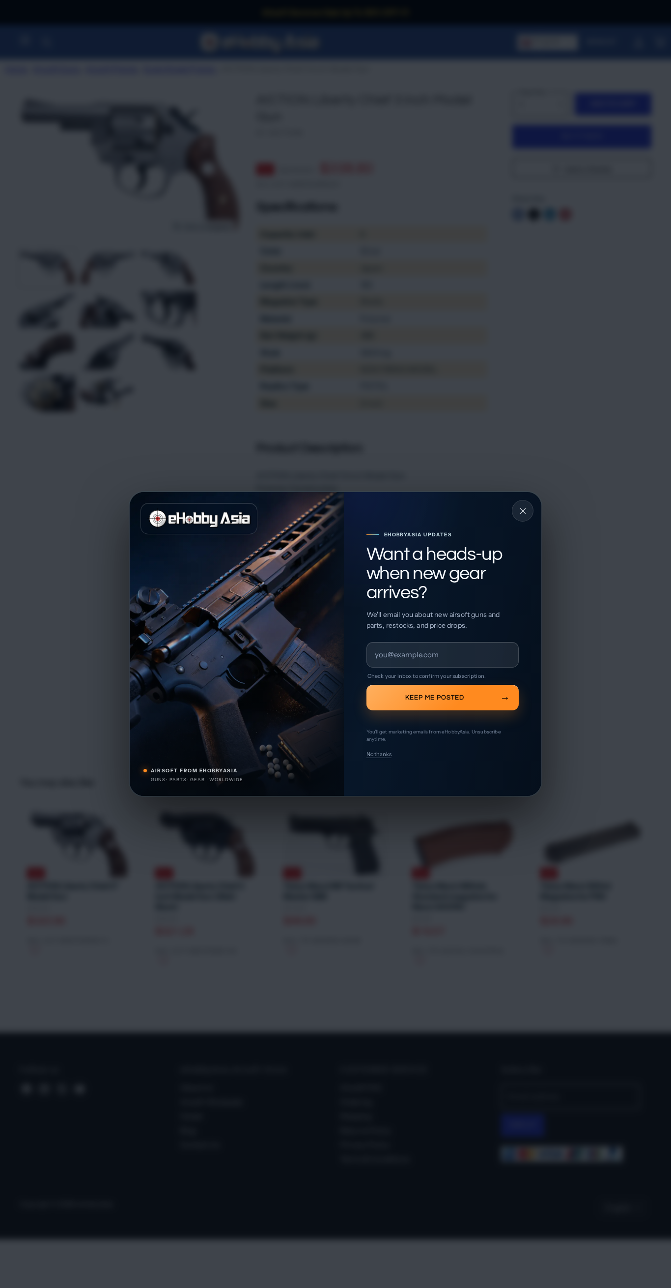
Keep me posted (434, 697)
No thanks (378, 754)
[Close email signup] (522, 511)
